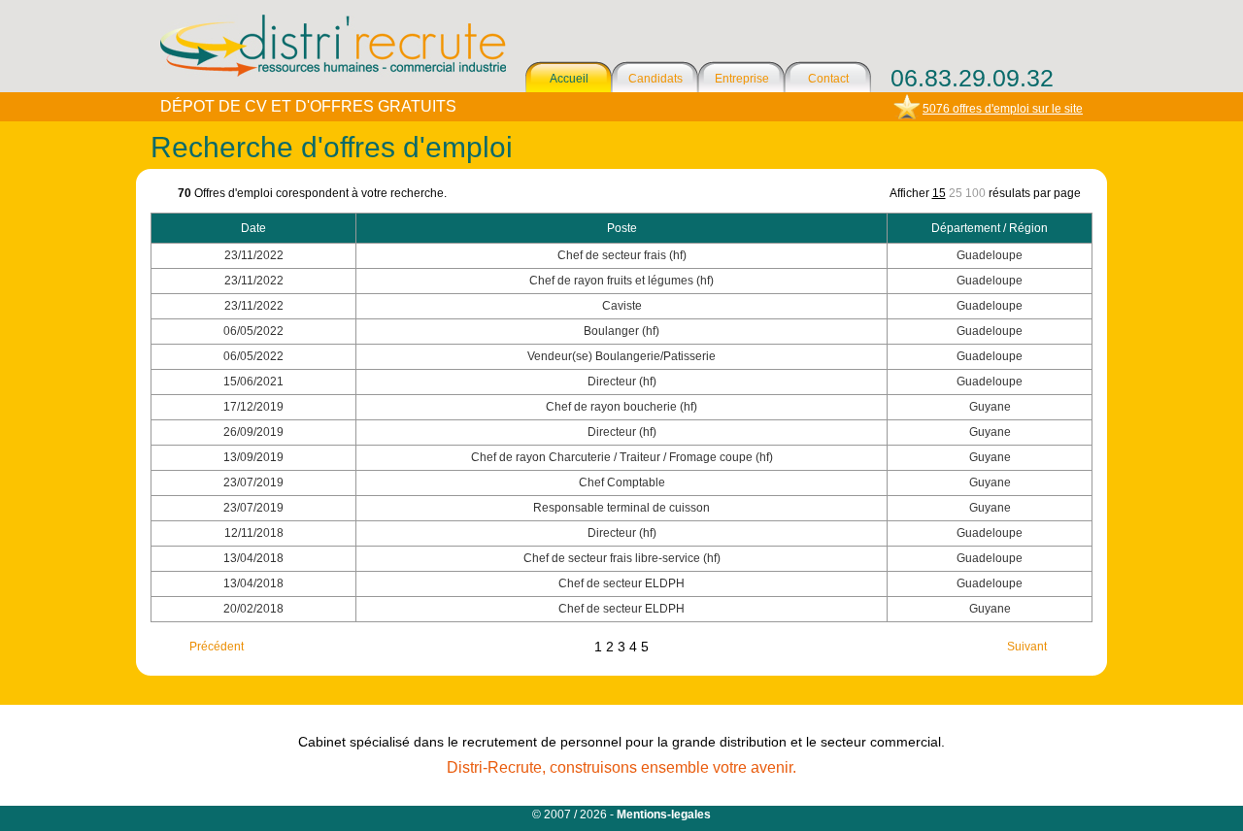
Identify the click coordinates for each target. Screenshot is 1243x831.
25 (955, 193)
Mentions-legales (664, 814)
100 (975, 193)
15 (939, 193)
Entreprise (742, 78)
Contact (828, 78)
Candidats (655, 78)
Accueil (569, 78)
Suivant (1027, 646)
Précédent (216, 646)
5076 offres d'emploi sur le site (1003, 109)
